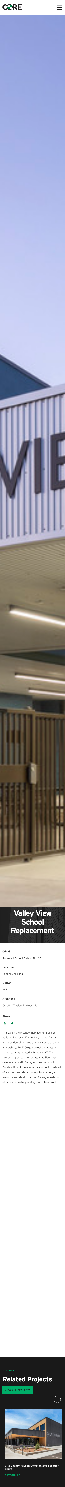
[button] (5, 1023)
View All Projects (18, 1390)
